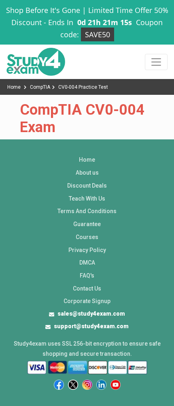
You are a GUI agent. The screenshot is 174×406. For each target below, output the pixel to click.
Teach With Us (87, 198)
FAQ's (87, 275)
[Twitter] (73, 385)
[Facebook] (59, 385)
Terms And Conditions (87, 211)
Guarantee (87, 224)
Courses (87, 237)
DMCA (87, 262)
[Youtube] (115, 385)
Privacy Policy (87, 250)
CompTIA (40, 87)
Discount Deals (87, 185)
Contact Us (87, 288)
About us (87, 172)
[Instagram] (87, 385)
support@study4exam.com (91, 326)
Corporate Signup (87, 301)
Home (14, 87)
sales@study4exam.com (91, 313)
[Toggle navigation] (156, 62)
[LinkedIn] (101, 385)
